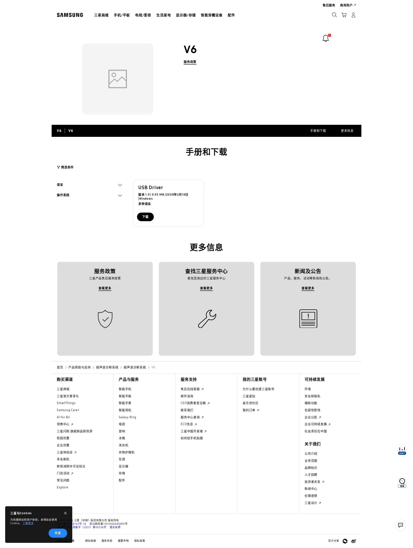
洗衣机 (123, 445)
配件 (122, 480)
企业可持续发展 (316, 424)
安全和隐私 (313, 396)
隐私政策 (139, 540)
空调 (122, 459)
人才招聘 (311, 475)
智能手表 (125, 403)
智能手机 (125, 389)
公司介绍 (311, 453)
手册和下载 (318, 131)
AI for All (63, 417)
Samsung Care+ (68, 410)
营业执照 (115, 527)
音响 (122, 431)
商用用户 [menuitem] (346, 5)
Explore (62, 487)
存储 (122, 473)
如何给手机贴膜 (192, 438)
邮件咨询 (187, 396)
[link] (326, 38)
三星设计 (311, 503)
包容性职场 (313, 410)
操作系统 (63, 195)
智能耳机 (125, 410)
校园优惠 (63, 438)
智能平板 (125, 396)
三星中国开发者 (192, 431)
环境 (308, 389)
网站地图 (90, 540)
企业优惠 (63, 445)
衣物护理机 (127, 452)
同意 (58, 533)
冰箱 (122, 438)
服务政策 (190, 62)
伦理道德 (311, 496)
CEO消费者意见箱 (194, 403)
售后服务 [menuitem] (329, 5)
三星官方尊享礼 (68, 396)
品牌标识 (311, 468)
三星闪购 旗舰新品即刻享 (75, 431)
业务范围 (311, 461)
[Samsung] (70, 15)
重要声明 (123, 540)
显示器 (123, 466)
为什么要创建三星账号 (258, 389)
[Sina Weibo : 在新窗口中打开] (353, 541)
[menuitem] (101, 15)
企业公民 (311, 417)
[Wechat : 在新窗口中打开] (345, 541)
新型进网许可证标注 (71, 466)
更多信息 (347, 131)
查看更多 (105, 288)
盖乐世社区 (251, 403)
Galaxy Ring (127, 417)
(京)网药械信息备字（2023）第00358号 (81, 527)
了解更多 (28, 523)
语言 (60, 185)
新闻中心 (311, 489)
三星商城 (63, 389)
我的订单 (249, 410)
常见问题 (63, 480)
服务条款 (107, 540)
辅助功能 (311, 403)
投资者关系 (313, 482)
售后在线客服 (191, 389)
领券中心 (63, 424)
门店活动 (63, 473)
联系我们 (187, 410)
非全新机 (63, 459)
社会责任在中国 (316, 431)
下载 (145, 217)
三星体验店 (65, 452)
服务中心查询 (191, 417)
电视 (122, 424)
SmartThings (66, 403)
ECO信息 (187, 424)
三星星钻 (249, 396)
